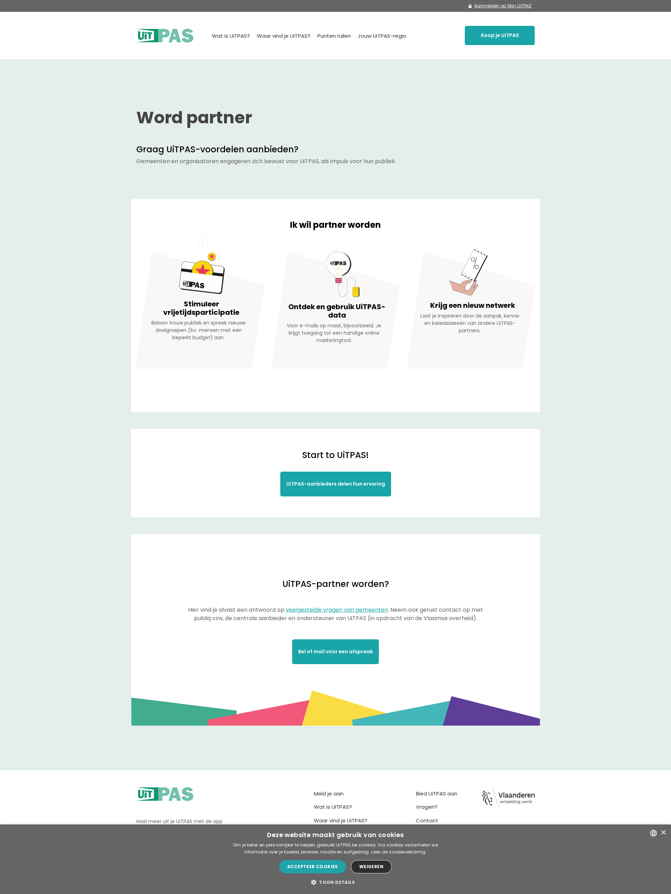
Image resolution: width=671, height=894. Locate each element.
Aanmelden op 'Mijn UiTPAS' (503, 6)
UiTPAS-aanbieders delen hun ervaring (335, 483)
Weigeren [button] (371, 867)
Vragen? (427, 807)
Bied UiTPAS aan (436, 793)
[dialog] (335, 859)
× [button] (663, 832)
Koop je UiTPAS (500, 35)
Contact (427, 820)
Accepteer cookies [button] (312, 867)
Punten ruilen (334, 35)
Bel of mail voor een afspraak (335, 651)
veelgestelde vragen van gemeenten (337, 610)
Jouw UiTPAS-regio (382, 35)
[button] (335, 882)
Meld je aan (329, 793)
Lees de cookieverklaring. (399, 852)
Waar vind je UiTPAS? (283, 35)
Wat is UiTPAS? (231, 35)
